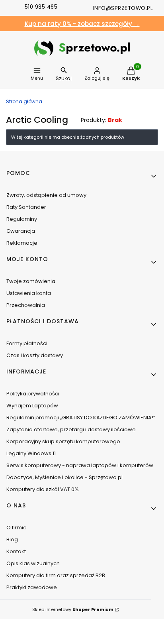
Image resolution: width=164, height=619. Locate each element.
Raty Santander (26, 207)
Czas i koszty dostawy (34, 355)
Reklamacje (21, 243)
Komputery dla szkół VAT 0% (42, 489)
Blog (12, 539)
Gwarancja (20, 231)
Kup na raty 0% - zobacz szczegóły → (82, 24)
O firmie (16, 527)
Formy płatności (26, 343)
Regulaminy (21, 219)
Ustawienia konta (28, 293)
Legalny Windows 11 (31, 453)
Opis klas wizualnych (33, 563)
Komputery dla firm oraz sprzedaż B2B (55, 575)
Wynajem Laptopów (32, 405)
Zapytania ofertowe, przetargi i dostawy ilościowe (71, 429)
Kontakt (16, 551)
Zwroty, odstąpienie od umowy (46, 195)
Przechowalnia (25, 305)
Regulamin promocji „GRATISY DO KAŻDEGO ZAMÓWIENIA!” (80, 417)
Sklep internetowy (72, 609)
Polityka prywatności (32, 393)
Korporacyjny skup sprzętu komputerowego (63, 441)
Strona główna (24, 101)
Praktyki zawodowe (31, 587)
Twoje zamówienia (30, 281)
